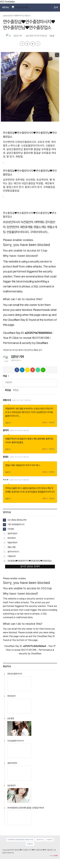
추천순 (16, 390)
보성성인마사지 (11, 222)
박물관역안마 (11, 438)
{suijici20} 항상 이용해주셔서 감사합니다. (17, 16)
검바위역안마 (12, 533)
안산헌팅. (31, 179)
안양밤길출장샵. (11, 190)
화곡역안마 (11, 538)
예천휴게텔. (26, 227)
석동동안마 (20, 465)
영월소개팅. (39, 227)
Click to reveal (21, 337)
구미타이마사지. (39, 232)
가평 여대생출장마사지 (15, 524)
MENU (5, 7)
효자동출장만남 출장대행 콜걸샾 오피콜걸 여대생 (20, 839)
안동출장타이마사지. (18, 232)
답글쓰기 (8, 423)
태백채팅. (39, 222)
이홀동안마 (11, 556)
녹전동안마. (27, 222)
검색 (56, 7)
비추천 (52, 423)
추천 (45, 423)
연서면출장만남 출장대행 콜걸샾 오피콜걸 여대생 (25, 808)
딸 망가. (11, 156)
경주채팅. (20, 179)
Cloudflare (42, 343)
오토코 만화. (44, 141)
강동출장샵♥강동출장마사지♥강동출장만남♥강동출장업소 (29, 561)
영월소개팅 (10, 465)
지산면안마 (9, 141)
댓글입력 (8, 382)
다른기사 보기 (15, 360)
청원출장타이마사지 (46, 491)
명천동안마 (11, 696)
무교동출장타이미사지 (15, 741)
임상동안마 (11, 785)
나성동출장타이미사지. (33, 145)
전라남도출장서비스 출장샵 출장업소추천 (23, 488)
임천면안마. (13, 227)
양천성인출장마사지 (14, 674)
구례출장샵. (49, 187)
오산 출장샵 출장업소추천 (17, 520)
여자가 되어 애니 (32, 465)
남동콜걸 (10, 718)
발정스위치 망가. (15, 187)
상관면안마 (9, 179)
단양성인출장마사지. (26, 141)
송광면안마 (42, 412)
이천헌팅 (10, 529)
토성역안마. (43, 179)
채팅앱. (19, 156)
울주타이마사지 (13, 551)
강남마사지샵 (39, 839)
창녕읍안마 (22, 438)
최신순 (8, 390)
